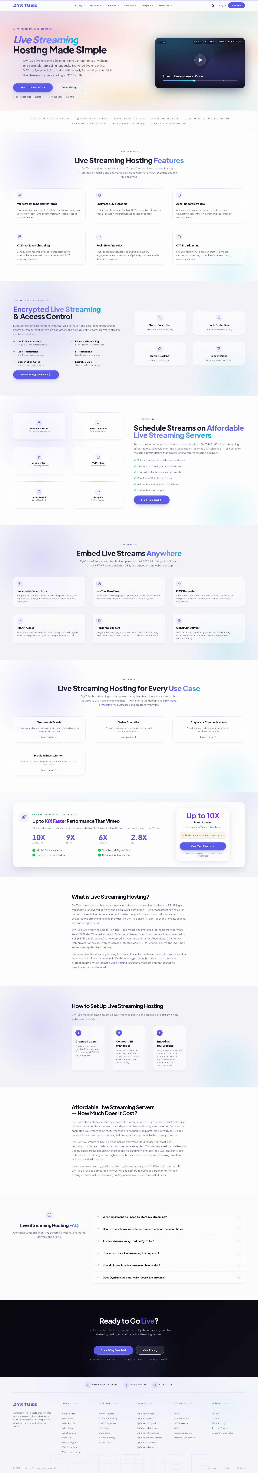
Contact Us (217, 1418)
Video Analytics (69, 1423)
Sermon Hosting (107, 1437)
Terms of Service (220, 1428)
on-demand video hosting (111, 962)
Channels (111, 5)
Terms (226, 1468)
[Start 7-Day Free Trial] (200, 60)
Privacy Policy (218, 1423)
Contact (240, 1468)
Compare (146, 5)
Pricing (78, 5)
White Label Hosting (71, 1452)
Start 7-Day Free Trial (32, 87)
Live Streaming (69, 1433)
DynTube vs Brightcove (148, 1428)
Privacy (212, 1468)
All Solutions (105, 1442)
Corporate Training (108, 1418)
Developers (104, 1433)
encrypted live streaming (97, 947)
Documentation (181, 1418)
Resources (164, 5)
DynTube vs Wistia (145, 1418)
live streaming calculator (167, 1155)
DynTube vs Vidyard (146, 1423)
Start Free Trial (150, 499)
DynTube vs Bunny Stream (149, 1437)
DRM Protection (69, 1447)
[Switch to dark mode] (213, 5)
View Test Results (201, 846)
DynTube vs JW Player (147, 1442)
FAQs (176, 1428)
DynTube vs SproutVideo (149, 1433)
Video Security (69, 1428)
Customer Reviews (183, 1433)
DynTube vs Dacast (146, 1447)
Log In (222, 5)
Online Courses (106, 1413)
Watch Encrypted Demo (34, 374)
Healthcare (104, 1428)
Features (94, 5)
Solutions (129, 5)
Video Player (68, 1418)
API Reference (181, 1423)
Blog (176, 1413)
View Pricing (69, 87)
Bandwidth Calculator (222, 1433)
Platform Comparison (184, 1437)
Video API (66, 1437)
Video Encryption (70, 1442)
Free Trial (236, 5)
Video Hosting (68, 1413)
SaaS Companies (107, 1423)
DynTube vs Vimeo (145, 1413)
